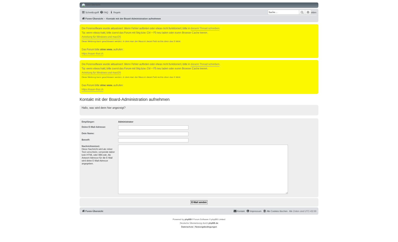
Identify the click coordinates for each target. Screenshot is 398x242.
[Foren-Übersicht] (199, 5)
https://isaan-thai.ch (92, 53)
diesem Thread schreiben (205, 28)
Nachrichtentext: (91, 146)
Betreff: (86, 139)
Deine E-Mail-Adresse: (94, 127)
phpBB (188, 219)
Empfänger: (88, 121)
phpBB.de (213, 223)
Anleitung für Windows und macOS (101, 36)
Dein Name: (88, 133)
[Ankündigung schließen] (316, 26)
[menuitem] (104, 12)
